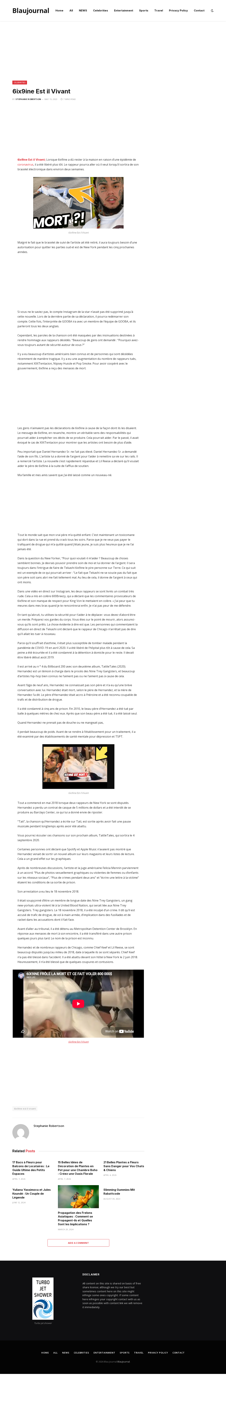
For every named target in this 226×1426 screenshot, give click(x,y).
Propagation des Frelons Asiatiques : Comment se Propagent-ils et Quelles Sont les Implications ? (75, 1218)
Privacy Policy (178, 10)
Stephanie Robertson (28, 99)
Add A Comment (78, 1242)
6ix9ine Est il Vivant (78, 1041)
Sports (143, 10)
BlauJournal (123, 1361)
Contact (199, 10)
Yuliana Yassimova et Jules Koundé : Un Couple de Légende (31, 1193)
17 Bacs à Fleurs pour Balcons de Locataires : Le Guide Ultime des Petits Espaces (30, 1168)
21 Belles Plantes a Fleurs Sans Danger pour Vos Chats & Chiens (123, 1166)
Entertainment (123, 10)
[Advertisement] (113, 54)
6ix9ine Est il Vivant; (31, 160)
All (71, 10)
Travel (158, 10)
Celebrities (100, 10)
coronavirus (25, 164)
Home (59, 10)
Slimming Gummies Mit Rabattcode (119, 1191)
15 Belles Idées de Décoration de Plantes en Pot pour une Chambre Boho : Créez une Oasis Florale (77, 1168)
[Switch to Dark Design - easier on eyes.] (212, 10)
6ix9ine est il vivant (25, 1108)
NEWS (83, 10)
